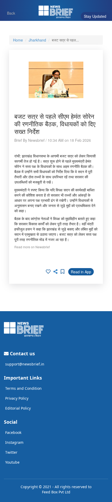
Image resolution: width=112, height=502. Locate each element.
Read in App (81, 271)
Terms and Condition (23, 388)
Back (8, 12)
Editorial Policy (18, 408)
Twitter (11, 452)
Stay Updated (95, 16)
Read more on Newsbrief (32, 247)
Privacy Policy (16, 398)
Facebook (13, 432)
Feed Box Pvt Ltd (56, 491)
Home (18, 40)
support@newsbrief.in (24, 364)
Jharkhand (37, 40)
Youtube (12, 462)
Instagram (14, 442)
